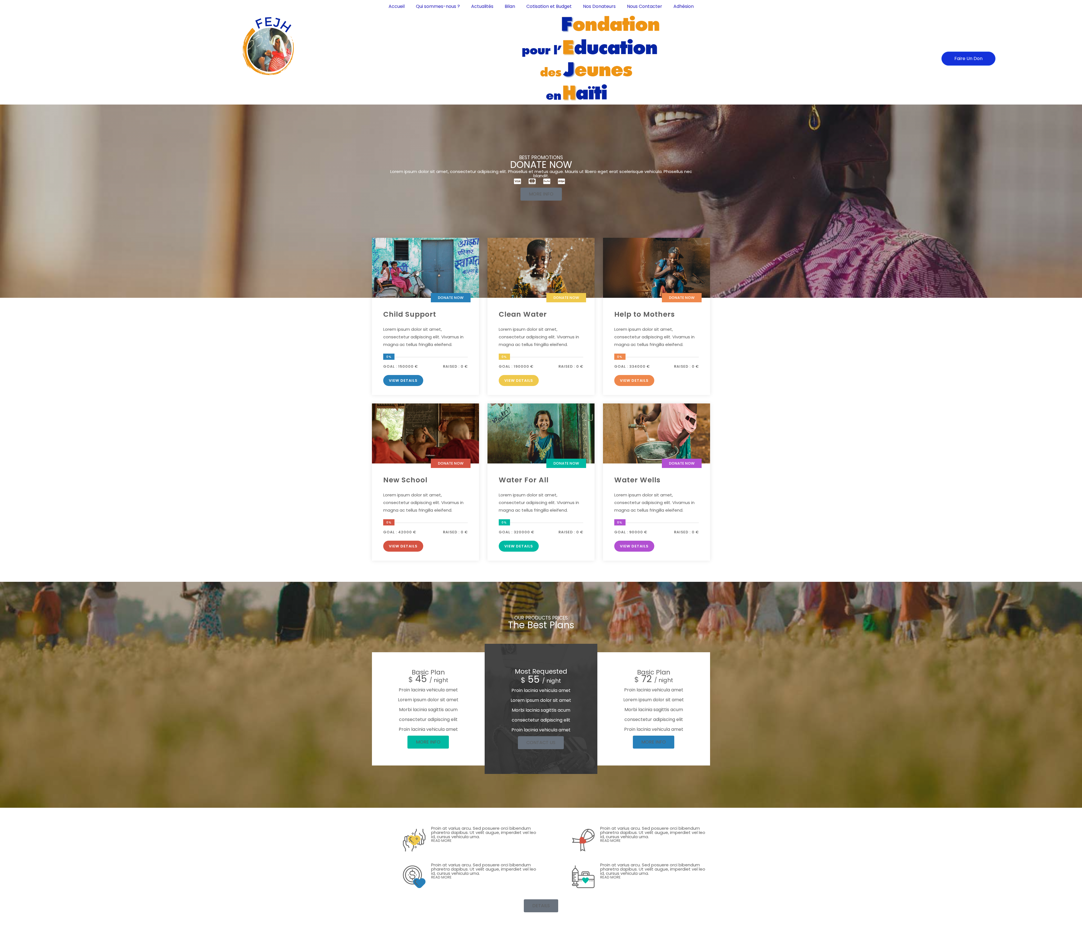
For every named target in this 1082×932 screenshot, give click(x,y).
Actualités (482, 6)
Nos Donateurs (599, 6)
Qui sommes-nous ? (438, 6)
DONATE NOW (451, 297)
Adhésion (683, 6)
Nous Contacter (644, 6)
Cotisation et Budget (549, 6)
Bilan (510, 6)
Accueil (397, 6)
